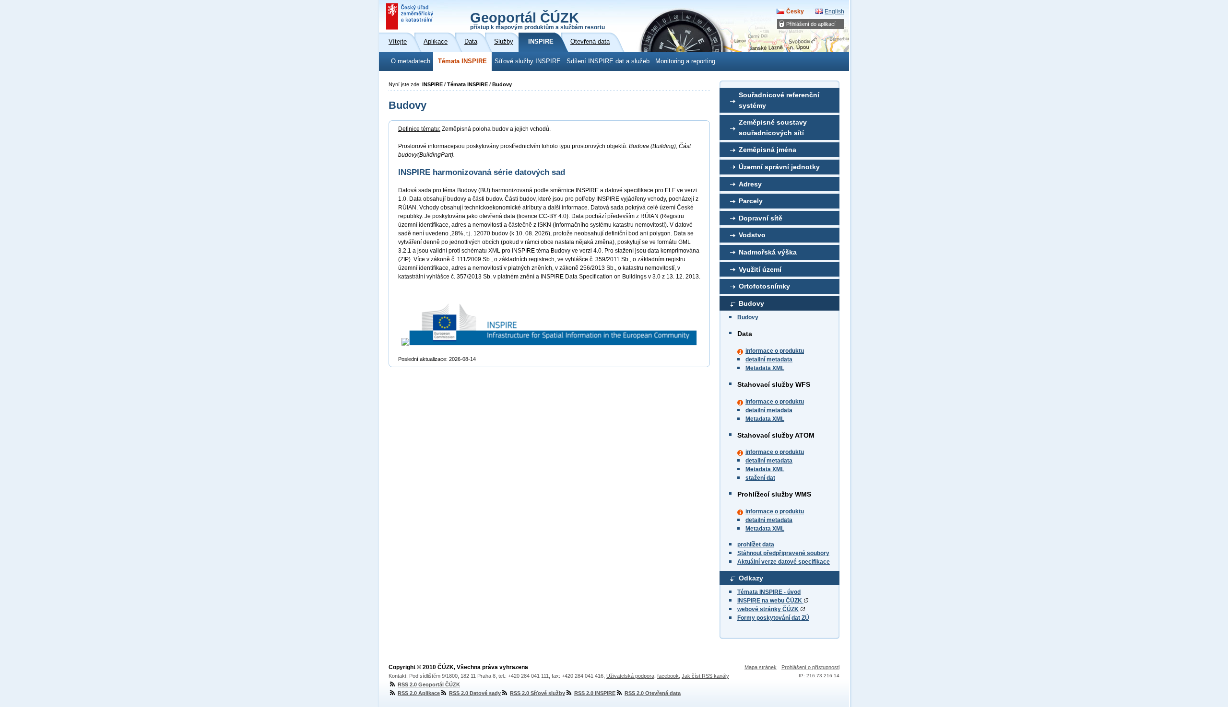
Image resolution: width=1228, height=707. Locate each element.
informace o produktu (774, 351)
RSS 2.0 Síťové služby (537, 693)
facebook (668, 676)
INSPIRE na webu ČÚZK (770, 600)
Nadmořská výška (768, 252)
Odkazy (751, 578)
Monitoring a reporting (685, 61)
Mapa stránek (760, 667)
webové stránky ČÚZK (768, 609)
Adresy (750, 184)
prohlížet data (755, 544)
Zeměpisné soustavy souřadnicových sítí (773, 127)
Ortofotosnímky (764, 286)
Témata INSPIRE (462, 61)
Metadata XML (764, 368)
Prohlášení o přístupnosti (810, 667)
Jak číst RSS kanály (705, 676)
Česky (795, 11)
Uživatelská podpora (630, 676)
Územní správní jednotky (779, 167)
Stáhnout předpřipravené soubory (783, 553)
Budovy (751, 303)
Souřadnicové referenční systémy (779, 100)
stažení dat (760, 478)
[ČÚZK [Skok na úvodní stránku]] (410, 16)
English (834, 11)
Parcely (751, 201)
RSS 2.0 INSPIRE (594, 693)
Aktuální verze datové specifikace (783, 561)
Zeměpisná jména (767, 149)
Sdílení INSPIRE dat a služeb (608, 61)
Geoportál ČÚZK (537, 20)
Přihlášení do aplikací (811, 24)
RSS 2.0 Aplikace (419, 693)
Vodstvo (752, 235)
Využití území (760, 269)
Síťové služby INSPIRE (528, 61)
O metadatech (410, 61)
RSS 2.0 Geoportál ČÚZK (429, 684)
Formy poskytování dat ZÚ (773, 617)
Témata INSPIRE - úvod (769, 592)
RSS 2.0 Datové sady (475, 693)
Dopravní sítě (760, 218)
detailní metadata (768, 359)
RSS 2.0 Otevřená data (653, 693)
